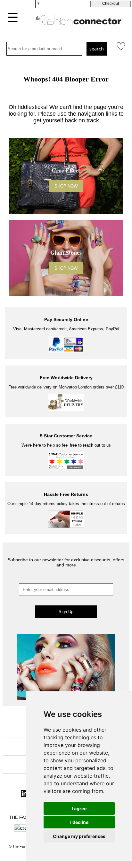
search (96, 49)
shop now (66, 185)
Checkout (110, 3)
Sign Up (66, 611)
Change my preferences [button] (79, 836)
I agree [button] (79, 808)
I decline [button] (79, 822)
